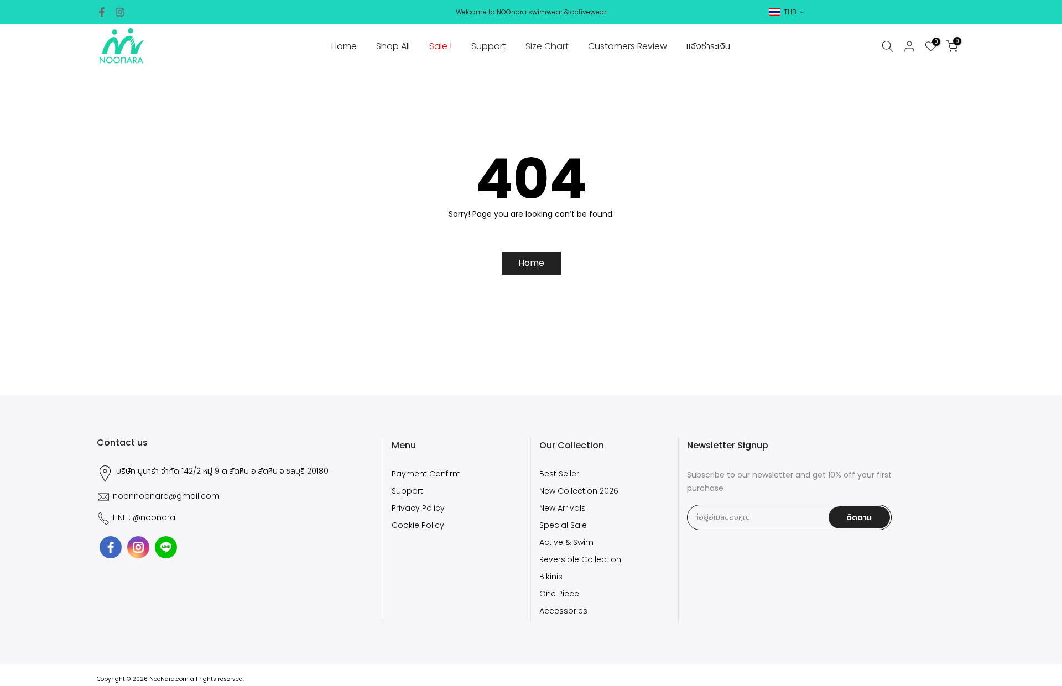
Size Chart (547, 46)
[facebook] (111, 547)
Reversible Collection (580, 559)
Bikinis (551, 577)
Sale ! (440, 46)
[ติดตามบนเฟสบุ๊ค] (102, 12)
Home (344, 46)
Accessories (563, 611)
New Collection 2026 (578, 491)
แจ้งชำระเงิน (708, 46)
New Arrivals (562, 508)
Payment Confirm (426, 474)
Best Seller (559, 474)
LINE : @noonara (144, 517)
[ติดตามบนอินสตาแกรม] (120, 12)
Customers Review (627, 46)
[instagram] (138, 547)
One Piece (559, 594)
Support (488, 46)
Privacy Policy (418, 508)
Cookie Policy (418, 525)
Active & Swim (566, 542)
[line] (166, 547)
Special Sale (563, 525)
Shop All (393, 46)
